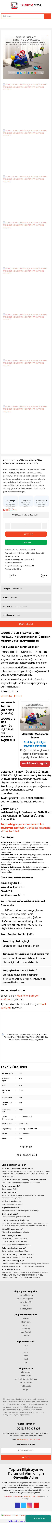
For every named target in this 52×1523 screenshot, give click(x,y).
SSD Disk (26, 1328)
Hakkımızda (26, 1386)
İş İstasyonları (26, 1309)
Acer (26, 1355)
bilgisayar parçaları (32, 1496)
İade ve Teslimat (26, 1382)
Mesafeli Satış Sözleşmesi (26, 1379)
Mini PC (26, 1305)
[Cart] (47, 23)
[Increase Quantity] (44, 526)
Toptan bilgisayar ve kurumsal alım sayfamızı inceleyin (22, 826)
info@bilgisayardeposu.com (28, 1439)
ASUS (26, 1345)
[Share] (48, 38)
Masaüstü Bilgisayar (26, 1298)
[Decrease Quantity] (7, 526)
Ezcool (14, 597)
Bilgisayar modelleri (13, 1496)
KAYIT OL (26, 1457)
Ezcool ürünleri (10, 831)
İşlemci (26, 1318)
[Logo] (26, 5)
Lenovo (26, 1352)
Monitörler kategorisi (38, 828)
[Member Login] (3, 23)
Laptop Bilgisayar (26, 1295)
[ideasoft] (13, 1521)
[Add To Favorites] (48, 33)
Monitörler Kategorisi (35, 763)
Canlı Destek (39, 1518)
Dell (26, 1359)
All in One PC (26, 1302)
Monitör (26, 1335)
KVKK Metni (26, 1375)
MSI (26, 1362)
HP (26, 1349)
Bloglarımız (26, 1372)
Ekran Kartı (26, 1322)
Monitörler (17, 588)
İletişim (26, 1389)
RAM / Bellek (26, 1332)
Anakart (26, 1325)
